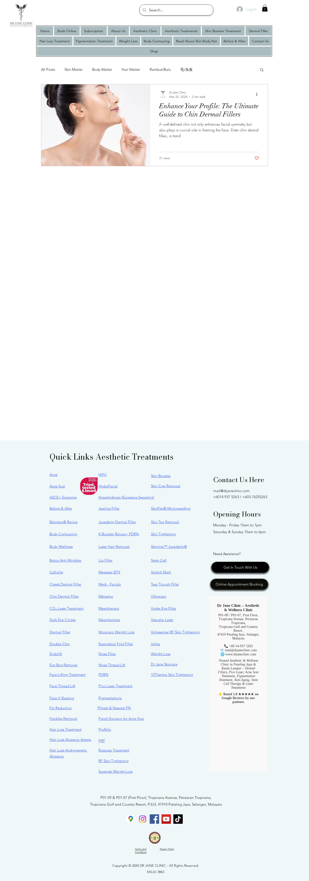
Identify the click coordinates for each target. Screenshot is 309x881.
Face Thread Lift (62, 686)
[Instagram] (142, 819)
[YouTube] (166, 819)
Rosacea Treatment (113, 750)
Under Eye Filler (163, 608)
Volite (155, 644)
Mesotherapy (108, 608)
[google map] (130, 819)
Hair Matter (131, 69)
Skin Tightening (163, 534)
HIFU (102, 474)
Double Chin (59, 644)
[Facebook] (154, 819)
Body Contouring (63, 534)
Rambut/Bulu (160, 69)
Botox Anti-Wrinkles (65, 560)
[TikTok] (178, 819)
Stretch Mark (161, 572)
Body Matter (102, 69)
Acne (53, 474)
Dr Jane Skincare (164, 664)
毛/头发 (186, 69)
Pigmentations (110, 698)
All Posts (48, 69)
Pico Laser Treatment (115, 686)
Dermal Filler (59, 632)
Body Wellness (61, 546)
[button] (265, 8)
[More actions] (258, 94)
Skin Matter (73, 69)
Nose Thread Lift (111, 665)
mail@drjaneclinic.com (231, 490)
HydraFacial (108, 486)
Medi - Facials (109, 584)
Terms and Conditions (141, 850)
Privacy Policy (167, 849)
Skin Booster (161, 475)
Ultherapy (158, 596)
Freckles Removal (63, 718)
